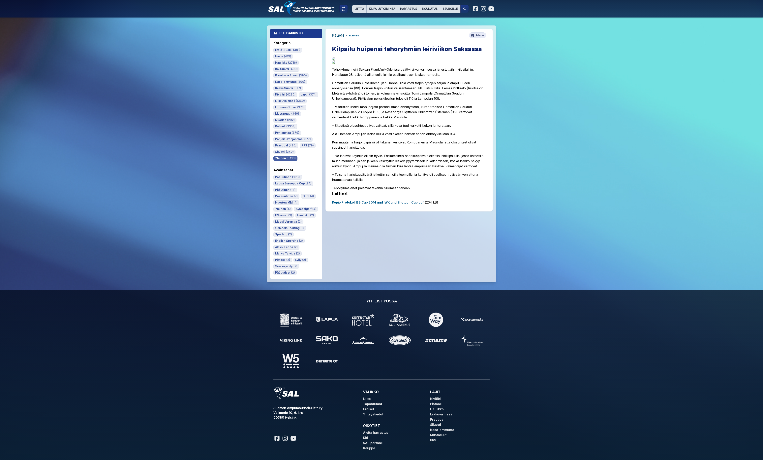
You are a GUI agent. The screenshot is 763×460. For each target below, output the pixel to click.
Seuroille (450, 8)
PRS (433, 440)
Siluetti (435, 425)
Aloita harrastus (375, 433)
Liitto (359, 8)
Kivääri (435, 399)
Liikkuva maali (441, 414)
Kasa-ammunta (442, 430)
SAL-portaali (372, 443)
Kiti (365, 438)
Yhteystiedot (373, 414)
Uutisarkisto (291, 33)
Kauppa (369, 448)
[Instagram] (483, 9)
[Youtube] (492, 9)
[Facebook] (475, 8)
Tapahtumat (372, 404)
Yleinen (354, 35)
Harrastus (408, 8)
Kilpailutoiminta (382, 8)
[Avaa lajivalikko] (344, 9)
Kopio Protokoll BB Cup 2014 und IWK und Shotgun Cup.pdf (378, 202)
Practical (437, 419)
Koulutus (430, 8)
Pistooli (436, 404)
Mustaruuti (438, 435)
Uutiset (368, 409)
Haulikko (437, 409)
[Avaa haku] (465, 9)
